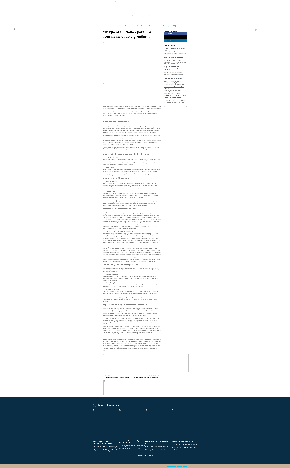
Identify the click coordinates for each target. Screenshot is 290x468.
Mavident (107, 125)
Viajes (175, 26)
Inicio (114, 26)
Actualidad (122, 26)
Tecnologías (166, 26)
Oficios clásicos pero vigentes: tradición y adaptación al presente (174, 58)
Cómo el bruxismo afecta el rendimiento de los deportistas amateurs (173, 67)
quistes (107, 214)
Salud (158, 26)
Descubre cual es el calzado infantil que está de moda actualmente (175, 96)
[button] (175, 33)
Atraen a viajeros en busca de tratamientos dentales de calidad (103, 442)
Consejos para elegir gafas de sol (182, 442)
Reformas (151, 26)
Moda (143, 26)
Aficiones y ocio (133, 26)
